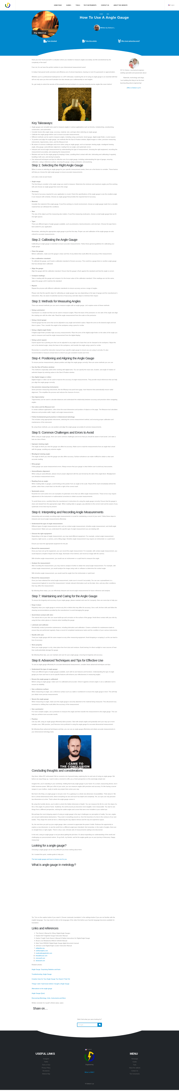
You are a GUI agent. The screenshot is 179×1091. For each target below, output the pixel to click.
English (172, 5)
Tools (77, 5)
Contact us (105, 5)
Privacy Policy (46, 1068)
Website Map (46, 1074)
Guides (68, 5)
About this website (120, 5)
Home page (58, 5)
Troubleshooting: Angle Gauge (42, 974)
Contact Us (134, 1071)
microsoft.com (40, 958)
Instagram (46, 1059)
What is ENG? (89, 1072)
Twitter (46, 1062)
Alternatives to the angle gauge (42, 988)
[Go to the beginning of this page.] (89, 1032)
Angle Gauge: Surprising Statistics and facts (46, 969)
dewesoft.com (40, 960)
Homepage (134, 1059)
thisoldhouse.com (41, 955)
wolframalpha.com (42, 950)
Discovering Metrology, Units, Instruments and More (49, 998)
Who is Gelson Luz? (133, 88)
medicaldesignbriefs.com (44, 953)
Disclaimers (46, 1071)
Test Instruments (89, 5)
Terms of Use (46, 1065)
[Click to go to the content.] (89, 54)
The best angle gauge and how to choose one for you (49, 859)
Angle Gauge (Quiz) (38, 993)
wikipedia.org (40, 948)
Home (101, 14)
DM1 (108, 14)
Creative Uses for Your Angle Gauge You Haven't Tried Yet (51, 979)
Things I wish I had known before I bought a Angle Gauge (50, 984)
